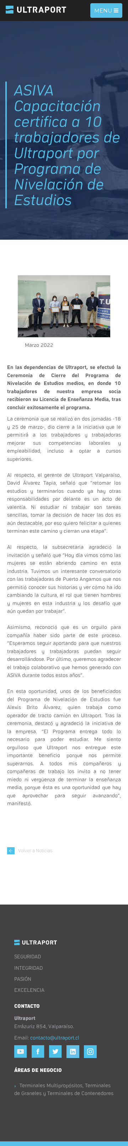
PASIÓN (22, 978)
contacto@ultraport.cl (54, 1037)
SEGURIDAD (27, 956)
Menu (108, 12)
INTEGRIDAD (28, 967)
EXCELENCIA (29, 989)
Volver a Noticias (35, 850)
